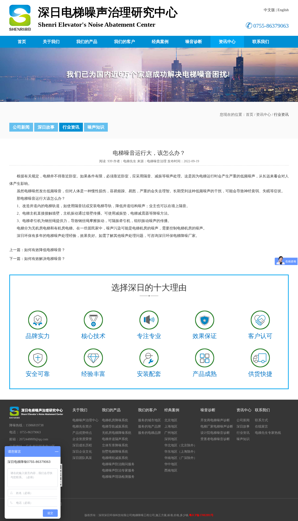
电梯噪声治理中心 (85, 420)
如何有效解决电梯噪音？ (44, 259)
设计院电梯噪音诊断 (215, 433)
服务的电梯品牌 (149, 433)
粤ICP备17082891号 (201, 515)
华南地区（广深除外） (180, 458)
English (283, 10)
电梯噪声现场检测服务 (118, 476)
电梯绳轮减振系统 (115, 458)
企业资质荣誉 (82, 439)
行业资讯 (71, 127)
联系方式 (261, 420)
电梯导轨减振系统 (115, 426)
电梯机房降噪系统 (115, 420)
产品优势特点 (82, 433)
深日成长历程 (82, 445)
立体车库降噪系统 (115, 445)
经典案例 (160, 41)
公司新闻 (21, 127)
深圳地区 (170, 439)
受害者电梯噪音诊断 (215, 439)
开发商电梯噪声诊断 (215, 420)
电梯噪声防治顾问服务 (118, 464)
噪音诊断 (193, 41)
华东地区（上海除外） (180, 451)
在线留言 (261, 426)
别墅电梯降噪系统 (115, 451)
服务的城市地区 (149, 420)
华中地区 (170, 464)
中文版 (269, 10)
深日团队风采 (82, 458)
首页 (22, 41)
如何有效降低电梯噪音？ (44, 250)
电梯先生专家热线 (268, 433)
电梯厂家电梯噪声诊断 (216, 426)
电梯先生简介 (82, 426)
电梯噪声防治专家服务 (118, 470)
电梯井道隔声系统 (115, 439)
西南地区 (170, 470)
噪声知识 (96, 127)
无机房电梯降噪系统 (116, 433)
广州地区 (170, 433)
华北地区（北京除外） (180, 445)
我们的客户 (124, 41)
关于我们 (51, 41)
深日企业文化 (82, 451)
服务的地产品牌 (149, 426)
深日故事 (46, 127)
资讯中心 (227, 41)
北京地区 (170, 420)
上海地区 (170, 426)
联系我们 (260, 41)
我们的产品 (86, 41)
